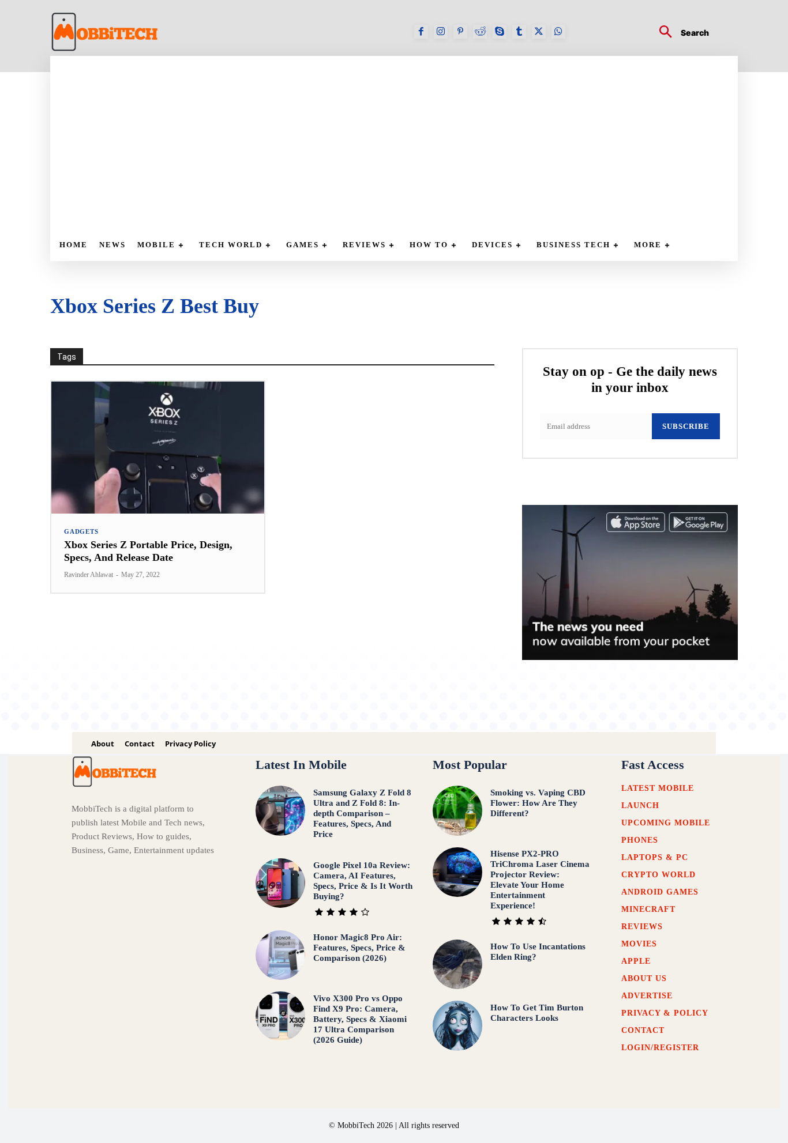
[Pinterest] (460, 32)
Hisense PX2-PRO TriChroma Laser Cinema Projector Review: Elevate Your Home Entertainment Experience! (540, 879)
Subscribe (686, 426)
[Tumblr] (519, 32)
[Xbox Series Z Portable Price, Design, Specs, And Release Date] (157, 448)
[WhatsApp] (558, 32)
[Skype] (499, 32)
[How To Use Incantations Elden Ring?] (457, 964)
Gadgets (81, 532)
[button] (679, 33)
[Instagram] (441, 32)
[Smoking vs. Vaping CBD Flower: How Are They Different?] (457, 810)
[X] (539, 32)
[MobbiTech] (105, 32)
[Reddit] (480, 32)
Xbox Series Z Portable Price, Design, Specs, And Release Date (148, 551)
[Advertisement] (400, 142)
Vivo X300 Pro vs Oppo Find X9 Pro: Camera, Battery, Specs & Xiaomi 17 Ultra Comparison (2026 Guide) (360, 1019)
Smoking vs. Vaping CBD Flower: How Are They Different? (538, 803)
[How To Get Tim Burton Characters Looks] (457, 1025)
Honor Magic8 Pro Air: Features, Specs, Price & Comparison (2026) (359, 948)
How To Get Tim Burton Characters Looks (536, 1013)
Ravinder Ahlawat (88, 575)
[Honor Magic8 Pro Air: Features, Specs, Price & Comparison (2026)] (280, 955)
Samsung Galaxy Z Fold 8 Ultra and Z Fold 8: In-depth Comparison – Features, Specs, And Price (362, 813)
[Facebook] (421, 32)
